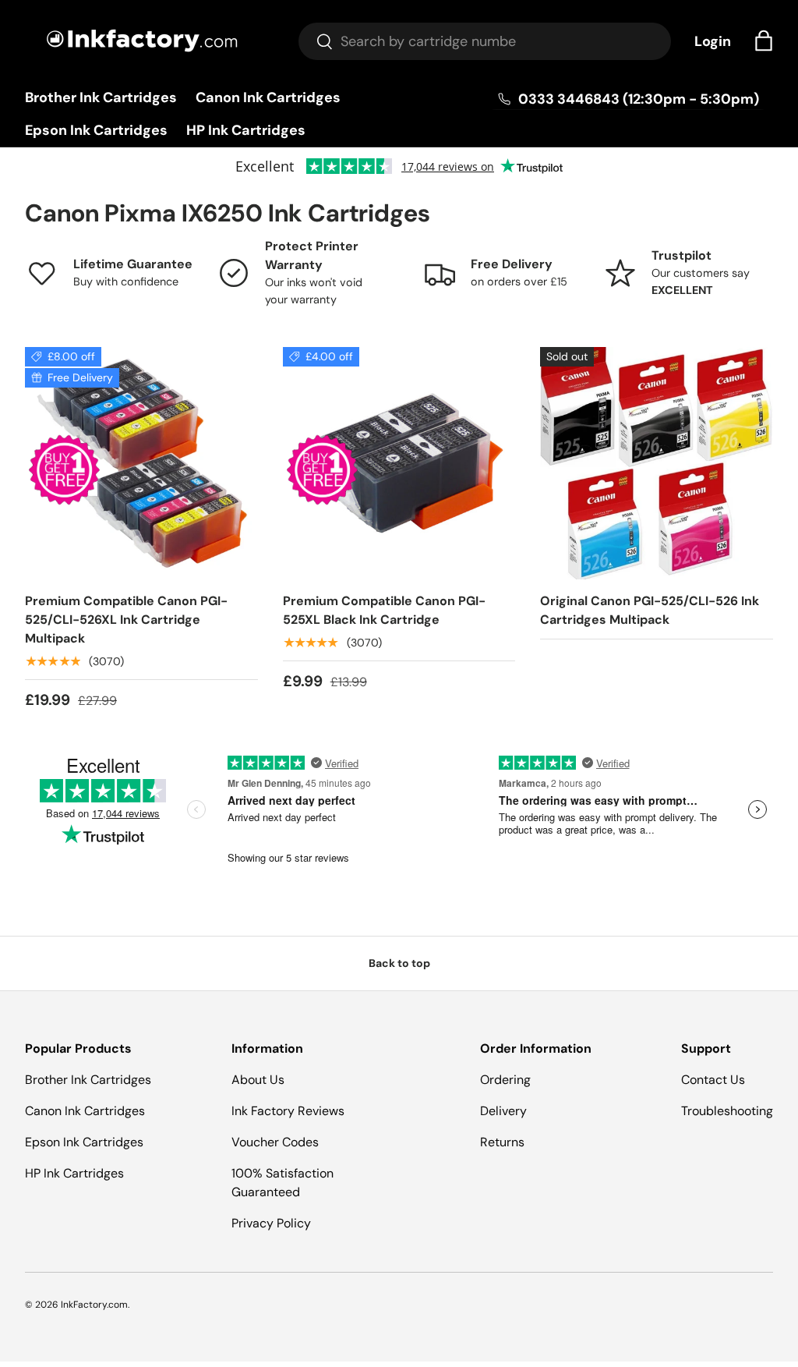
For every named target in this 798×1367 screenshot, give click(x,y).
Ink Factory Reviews (287, 1111)
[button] (764, 40)
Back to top (399, 963)
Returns (502, 1142)
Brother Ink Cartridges (101, 97)
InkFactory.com (94, 1304)
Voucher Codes (275, 1142)
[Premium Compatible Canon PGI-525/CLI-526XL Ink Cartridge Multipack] (141, 463)
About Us (257, 1079)
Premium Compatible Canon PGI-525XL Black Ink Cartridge (384, 610)
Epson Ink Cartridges (96, 130)
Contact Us (713, 1079)
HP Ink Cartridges (245, 130)
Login (712, 41)
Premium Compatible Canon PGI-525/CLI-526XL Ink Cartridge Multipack (126, 619)
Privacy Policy (271, 1223)
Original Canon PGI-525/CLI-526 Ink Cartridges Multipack (649, 610)
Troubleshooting (727, 1111)
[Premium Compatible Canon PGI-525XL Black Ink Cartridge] (399, 463)
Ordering (505, 1079)
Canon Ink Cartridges (268, 97)
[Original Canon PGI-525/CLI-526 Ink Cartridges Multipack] (656, 463)
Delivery (503, 1111)
